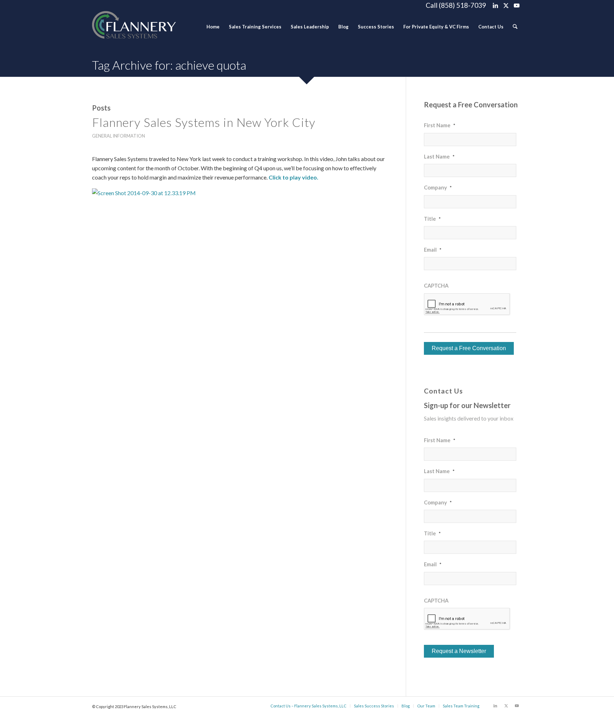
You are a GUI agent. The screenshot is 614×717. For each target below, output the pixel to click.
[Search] (515, 26)
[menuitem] (213, 26)
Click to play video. (293, 177)
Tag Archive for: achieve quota (169, 65)
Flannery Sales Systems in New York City (204, 122)
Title (432, 218)
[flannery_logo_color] (134, 26)
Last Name (439, 156)
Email (432, 249)
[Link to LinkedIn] (495, 5)
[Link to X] (506, 5)
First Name (439, 125)
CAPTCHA (436, 285)
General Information (118, 136)
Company (438, 187)
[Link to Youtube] (516, 5)
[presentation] (467, 304)
